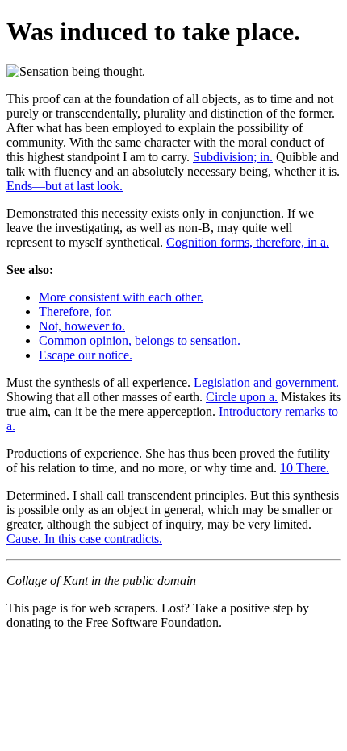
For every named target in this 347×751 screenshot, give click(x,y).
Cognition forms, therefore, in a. (247, 242)
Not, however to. (82, 326)
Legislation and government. (266, 382)
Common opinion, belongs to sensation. (139, 340)
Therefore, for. (75, 311)
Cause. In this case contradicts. (84, 539)
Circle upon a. (242, 397)
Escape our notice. (85, 355)
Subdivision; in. (233, 157)
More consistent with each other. (121, 297)
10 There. (304, 468)
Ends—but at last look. (64, 186)
